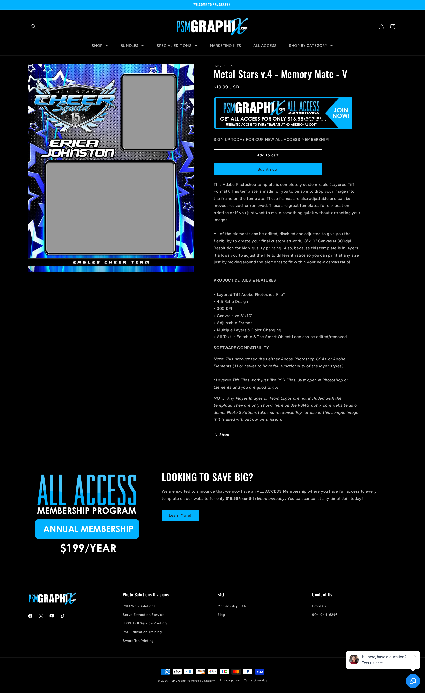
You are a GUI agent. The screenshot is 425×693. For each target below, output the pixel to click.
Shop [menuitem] (97, 45)
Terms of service (255, 680)
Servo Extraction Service (143, 615)
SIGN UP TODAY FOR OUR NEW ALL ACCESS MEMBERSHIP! (271, 139)
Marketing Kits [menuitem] (225, 45)
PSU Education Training (142, 632)
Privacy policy (230, 680)
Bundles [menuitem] (129, 45)
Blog (221, 615)
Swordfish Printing (138, 641)
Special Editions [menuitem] (174, 45)
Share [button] (224, 435)
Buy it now (268, 169)
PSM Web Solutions (139, 606)
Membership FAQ (232, 606)
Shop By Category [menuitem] (308, 45)
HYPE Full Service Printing (145, 623)
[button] (33, 26)
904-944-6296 (324, 615)
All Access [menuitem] (265, 45)
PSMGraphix (178, 680)
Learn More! (180, 515)
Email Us (319, 606)
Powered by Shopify (201, 680)
